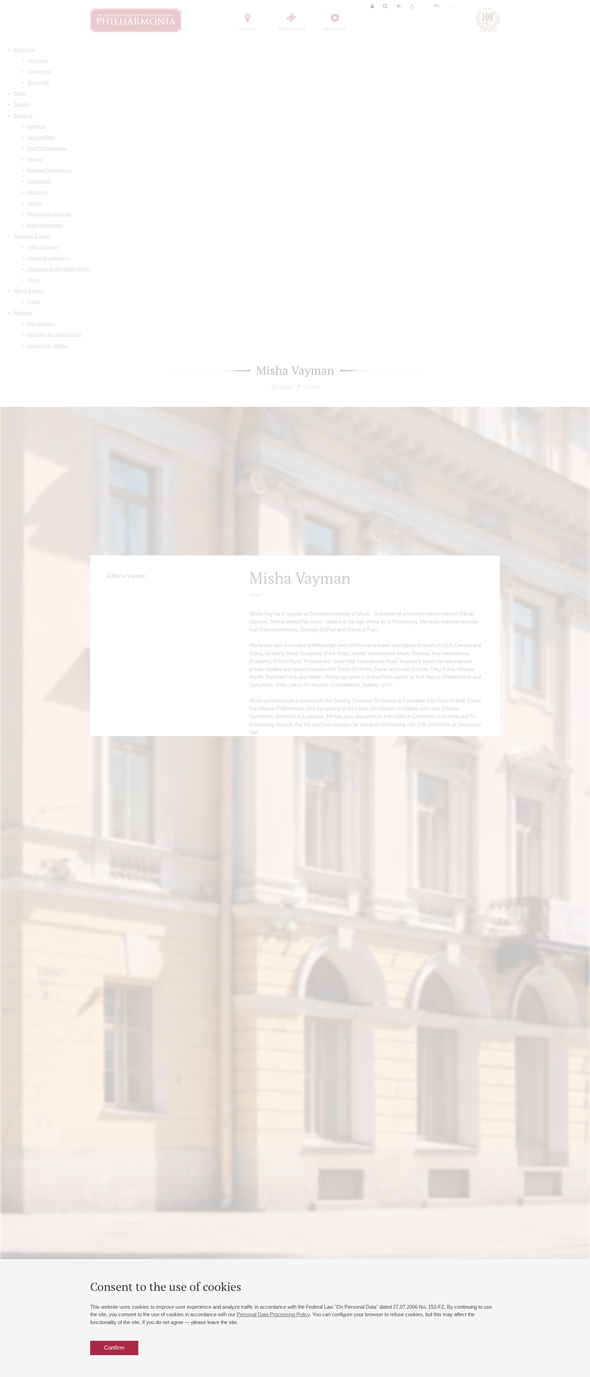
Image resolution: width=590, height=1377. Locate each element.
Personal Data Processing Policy (273, 1314)
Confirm (114, 1348)
